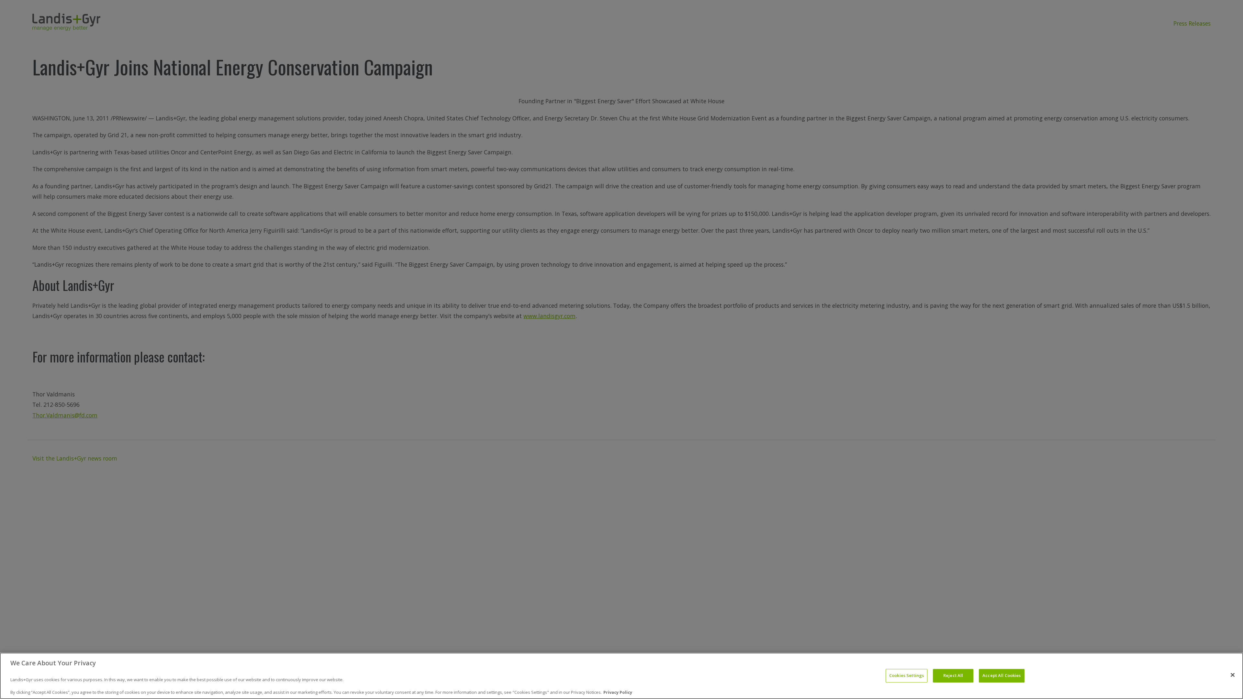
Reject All (953, 676)
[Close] (1233, 675)
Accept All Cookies (1001, 676)
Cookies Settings (906, 676)
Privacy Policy (617, 692)
